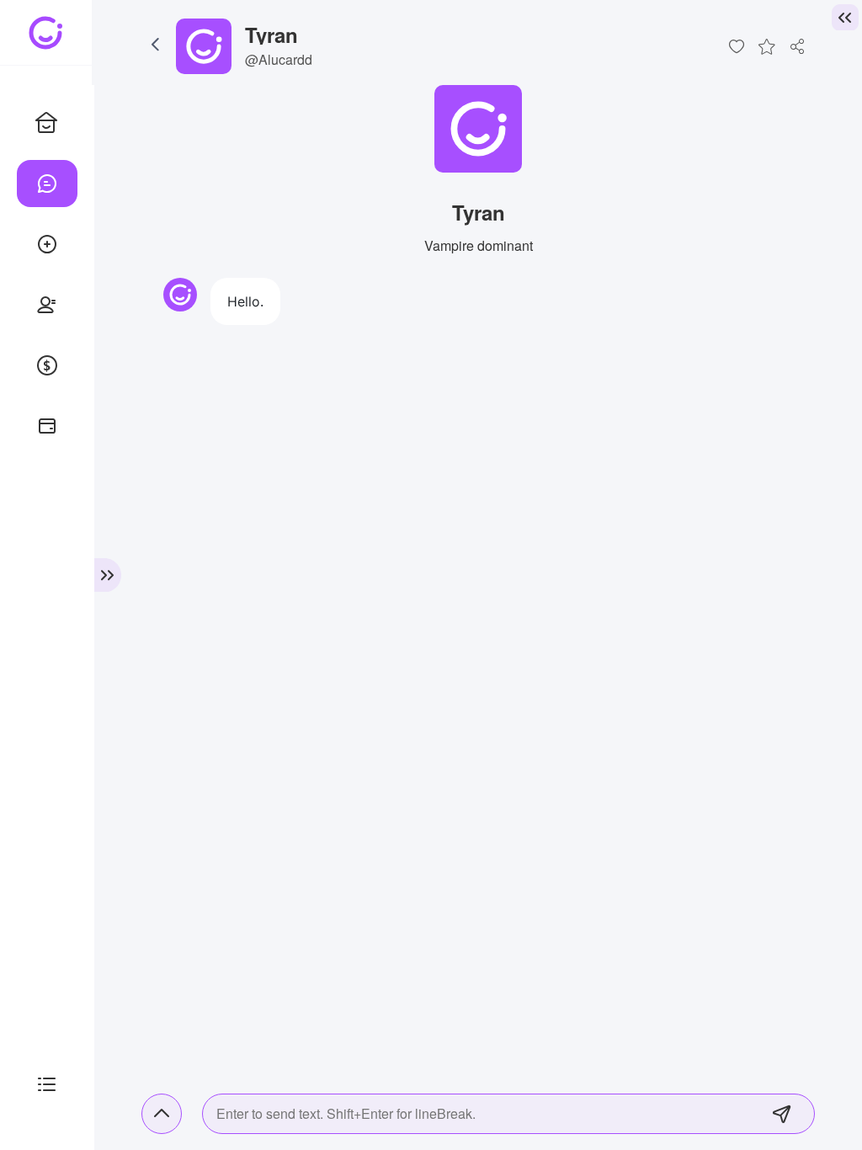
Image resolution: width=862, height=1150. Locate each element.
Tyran (271, 34)
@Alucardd (278, 59)
